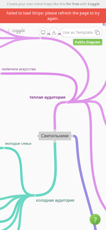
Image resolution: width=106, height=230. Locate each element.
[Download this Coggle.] (54, 32)
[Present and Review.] (43, 32)
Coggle (93, 4)
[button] (95, 219)
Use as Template (78, 32)
